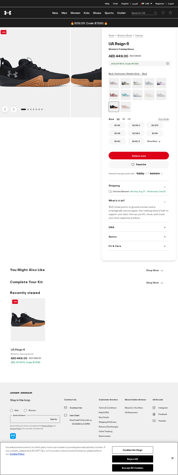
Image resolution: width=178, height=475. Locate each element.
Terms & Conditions (107, 407)
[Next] (13, 109)
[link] (55, 12)
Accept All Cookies (132, 467)
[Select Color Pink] (125, 107)
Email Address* (19, 415)
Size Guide (163, 118)
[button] (64, 12)
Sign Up (53, 419)
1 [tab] (23, 110)
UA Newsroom (131, 412)
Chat (115, 3)
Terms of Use (47, 425)
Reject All (132, 458)
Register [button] (160, 3)
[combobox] (144, 12)
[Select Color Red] (114, 95)
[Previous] (4, 109)
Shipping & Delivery (107, 421)
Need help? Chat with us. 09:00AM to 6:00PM (81, 421)
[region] (89, 458)
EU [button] (118, 118)
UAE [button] (147, 3)
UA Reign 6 (18, 349)
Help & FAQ (104, 412)
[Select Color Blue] (149, 83)
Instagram (163, 407)
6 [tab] (40, 110)
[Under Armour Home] (8, 12)
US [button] (129, 118)
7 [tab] (43, 110)
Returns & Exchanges (108, 426)
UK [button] (123, 118)
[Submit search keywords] (154, 12)
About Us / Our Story (134, 407)
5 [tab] (37, 110)
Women (32, 410)
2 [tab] (29, 110)
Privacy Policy (16, 428)
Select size (139, 155)
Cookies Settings (132, 449)
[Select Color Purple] (161, 83)
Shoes (111, 35)
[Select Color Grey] (114, 83)
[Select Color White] (137, 83)
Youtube (162, 420)
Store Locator (105, 435)
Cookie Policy (17, 453)
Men (17, 410)
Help (107, 3)
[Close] (172, 458)
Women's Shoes (124, 35)
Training (139, 35)
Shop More (152, 270)
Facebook (162, 413)
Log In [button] (171, 3)
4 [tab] (34, 110)
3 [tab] (32, 110)
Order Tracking (105, 431)
